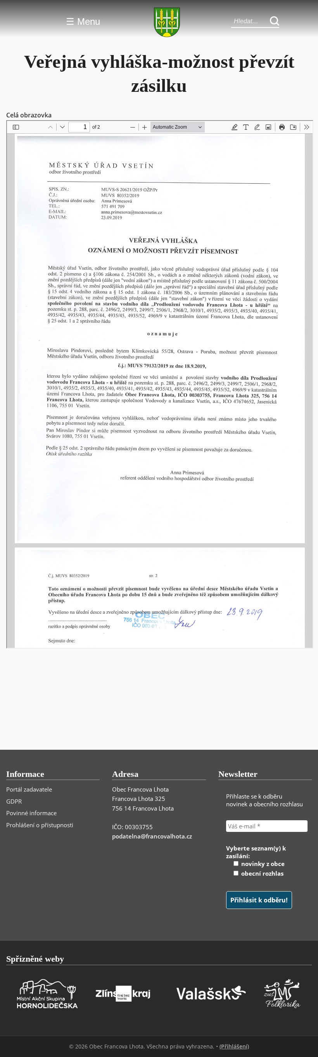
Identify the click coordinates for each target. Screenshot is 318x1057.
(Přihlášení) (234, 1046)
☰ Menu (83, 21)
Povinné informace (31, 813)
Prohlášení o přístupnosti (39, 825)
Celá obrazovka (29, 115)
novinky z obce (262, 864)
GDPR (14, 801)
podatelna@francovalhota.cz (152, 836)
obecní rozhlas (261, 873)
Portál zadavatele (29, 789)
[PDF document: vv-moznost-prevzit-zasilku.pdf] (159, 384)
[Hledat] (274, 21)
